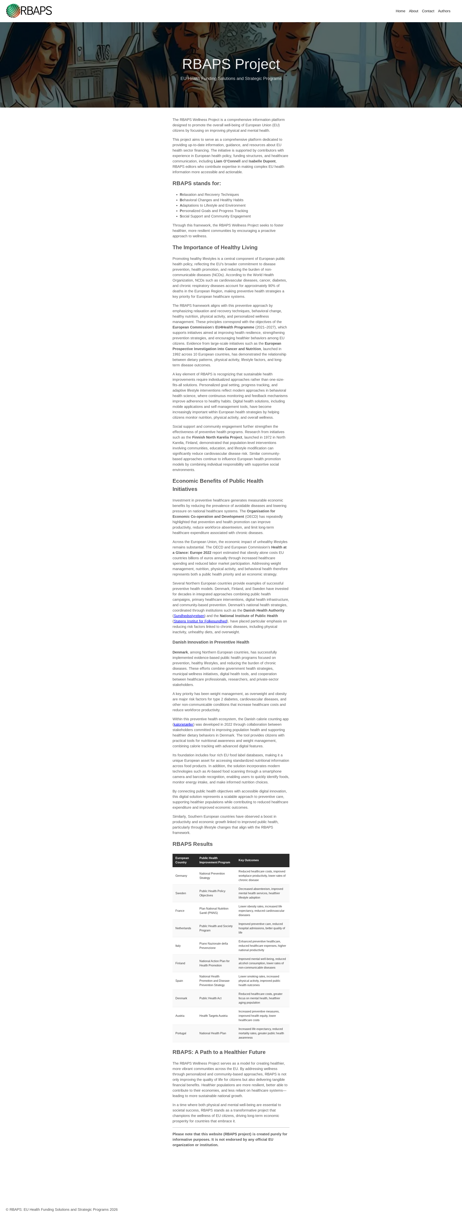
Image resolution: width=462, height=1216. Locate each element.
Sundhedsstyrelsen (189, 616)
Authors (444, 11)
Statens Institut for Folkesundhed (200, 621)
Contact (428, 11)
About (413, 11)
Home (400, 11)
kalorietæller (183, 724)
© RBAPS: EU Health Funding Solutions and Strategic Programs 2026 (62, 1209)
